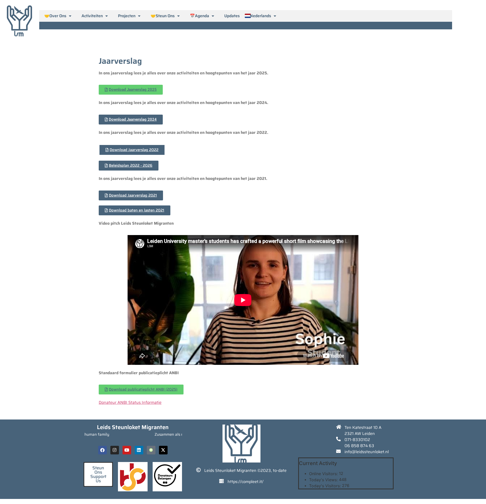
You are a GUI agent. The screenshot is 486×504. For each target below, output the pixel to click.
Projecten (126, 16)
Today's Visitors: (325, 486)
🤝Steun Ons (163, 16)
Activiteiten (92, 16)
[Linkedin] (139, 450)
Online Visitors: (324, 474)
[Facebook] (102, 450)
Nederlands (260, 16)
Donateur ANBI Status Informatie (130, 402)
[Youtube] (127, 450)
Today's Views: (324, 480)
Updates (232, 16)
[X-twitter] (163, 450)
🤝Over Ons (55, 16)
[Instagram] (114, 450)
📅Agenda (199, 16)
